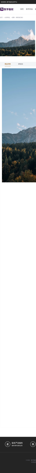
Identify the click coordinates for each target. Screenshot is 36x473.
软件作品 (29, 9)
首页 (22, 9)
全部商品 (7, 17)
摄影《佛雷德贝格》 (18, 17)
